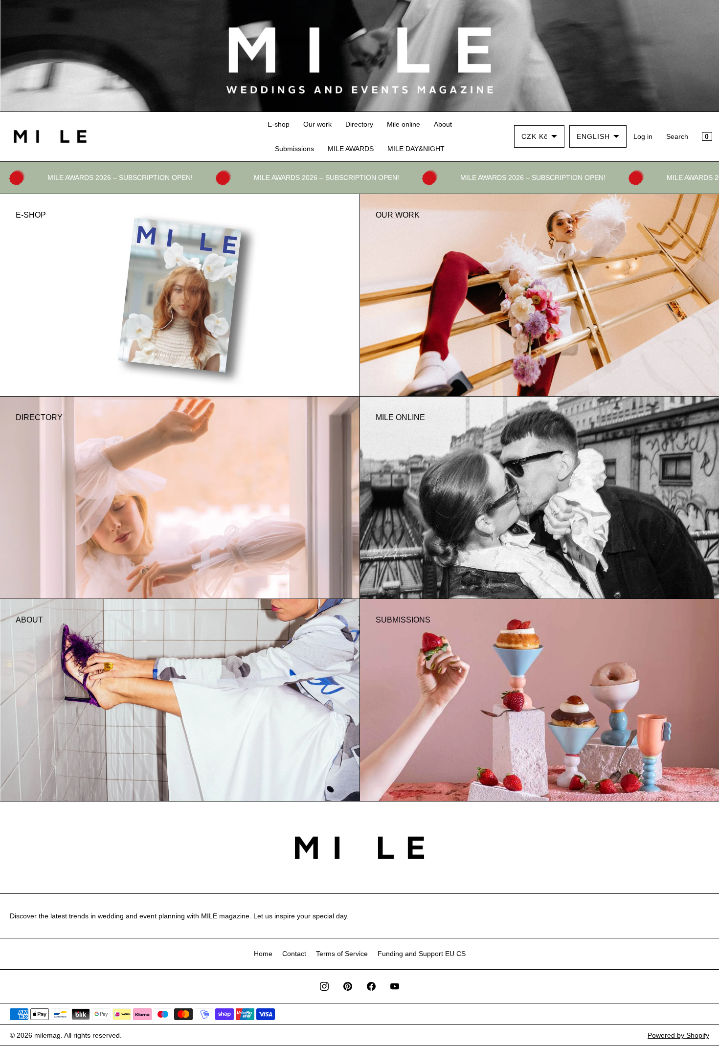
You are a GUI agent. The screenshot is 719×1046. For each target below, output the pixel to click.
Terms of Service (342, 953)
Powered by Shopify (678, 1035)
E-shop (279, 124)
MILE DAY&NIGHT (416, 149)
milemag (47, 1035)
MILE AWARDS (351, 149)
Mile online (403, 124)
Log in (642, 136)
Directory (359, 124)
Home (263, 953)
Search (677, 136)
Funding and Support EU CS (422, 953)
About (443, 124)
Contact (294, 953)
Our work (317, 124)
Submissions (294, 149)
